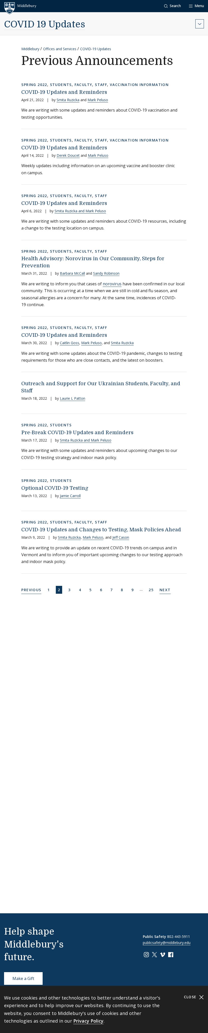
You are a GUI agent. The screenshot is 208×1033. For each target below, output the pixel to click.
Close (191, 996)
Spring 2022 (34, 84)
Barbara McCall (72, 273)
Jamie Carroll (70, 495)
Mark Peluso (98, 99)
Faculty (83, 84)
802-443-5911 (178, 936)
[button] (172, 6)
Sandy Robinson (106, 273)
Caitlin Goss (69, 342)
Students (61, 84)
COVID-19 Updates (95, 48)
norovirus (112, 284)
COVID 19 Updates (44, 24)
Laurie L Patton (72, 398)
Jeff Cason (120, 537)
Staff (101, 84)
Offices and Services (59, 48)
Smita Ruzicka (68, 99)
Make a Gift (23, 978)
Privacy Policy (88, 1021)
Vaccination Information (139, 84)
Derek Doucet (68, 155)
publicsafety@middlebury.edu (166, 942)
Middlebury (30, 48)
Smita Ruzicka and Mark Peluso (80, 210)
